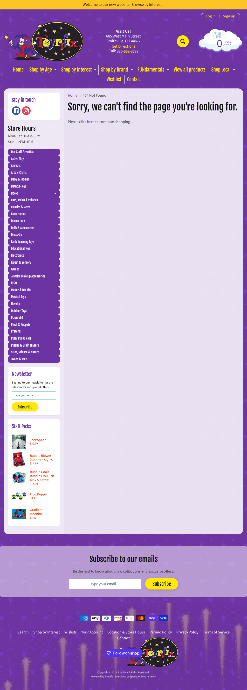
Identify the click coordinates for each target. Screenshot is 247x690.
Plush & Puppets (20, 325)
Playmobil (17, 318)
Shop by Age (43, 71)
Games (15, 269)
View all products (190, 70)
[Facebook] (16, 110)
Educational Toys (20, 248)
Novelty (15, 304)
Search (23, 632)
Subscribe (25, 407)
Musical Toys (18, 297)
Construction (18, 214)
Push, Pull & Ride (21, 338)
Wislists (70, 632)
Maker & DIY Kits (21, 290)
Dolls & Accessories (22, 228)
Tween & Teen (19, 359)
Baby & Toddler (20, 179)
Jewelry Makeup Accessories (28, 276)
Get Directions (123, 46)
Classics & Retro (20, 207)
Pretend (16, 331)
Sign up (229, 16)
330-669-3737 (127, 52)
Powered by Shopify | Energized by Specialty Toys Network (123, 676)
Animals (16, 165)
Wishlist (114, 79)
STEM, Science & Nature (25, 352)
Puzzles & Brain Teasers (25, 345)
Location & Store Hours (126, 632)
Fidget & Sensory (21, 262)
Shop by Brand (117, 71)
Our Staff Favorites (22, 152)
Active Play (17, 159)
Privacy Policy (187, 632)
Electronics (17, 255)
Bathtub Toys (18, 186)
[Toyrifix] (43, 41)
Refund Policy (161, 632)
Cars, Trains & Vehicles (24, 200)
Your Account (92, 632)
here (91, 121)
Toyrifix (122, 672)
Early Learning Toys (22, 242)
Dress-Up (16, 235)
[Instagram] (26, 110)
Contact (134, 79)
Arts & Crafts (19, 172)
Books (35, 194)
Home (18, 70)
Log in (211, 16)
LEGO (14, 283)
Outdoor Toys (19, 311)
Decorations (18, 221)
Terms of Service (216, 632)
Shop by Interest (79, 71)
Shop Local (224, 71)
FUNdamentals (153, 71)
